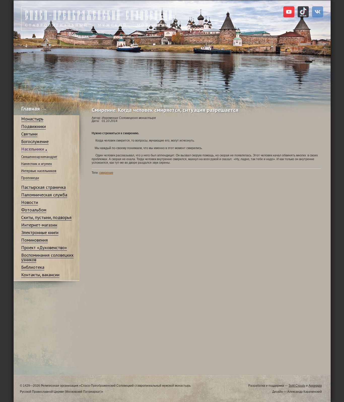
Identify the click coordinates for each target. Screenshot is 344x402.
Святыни (29, 134)
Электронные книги (39, 232)
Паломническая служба (44, 195)
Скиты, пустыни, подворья (46, 217)
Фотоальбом (33, 210)
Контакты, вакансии (40, 275)
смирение (106, 172)
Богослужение (35, 141)
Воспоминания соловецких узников (47, 257)
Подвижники (33, 126)
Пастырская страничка (43, 187)
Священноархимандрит (39, 156)
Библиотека (32, 267)
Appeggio (315, 385)
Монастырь (32, 119)
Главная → (34, 108)
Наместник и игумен (36, 163)
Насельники (32, 149)
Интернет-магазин (39, 225)
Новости (29, 202)
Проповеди (30, 177)
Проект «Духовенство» (44, 247)
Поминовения (34, 240)
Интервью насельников (38, 170)
